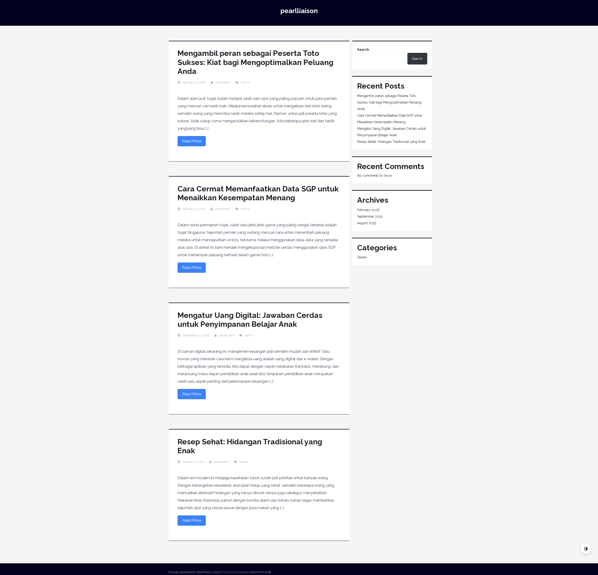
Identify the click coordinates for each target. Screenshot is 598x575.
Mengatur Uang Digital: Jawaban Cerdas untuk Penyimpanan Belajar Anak (250, 319)
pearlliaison (299, 11)
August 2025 (366, 223)
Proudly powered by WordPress (190, 572)
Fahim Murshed (260, 572)
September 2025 (369, 216)
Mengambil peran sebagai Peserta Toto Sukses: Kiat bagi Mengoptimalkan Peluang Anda (255, 62)
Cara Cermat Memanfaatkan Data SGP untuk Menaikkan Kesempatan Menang (258, 193)
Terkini (245, 82)
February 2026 (368, 210)
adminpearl (223, 82)
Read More (191, 141)
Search (363, 49)
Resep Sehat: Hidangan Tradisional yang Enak (391, 142)
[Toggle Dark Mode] (585, 548)
